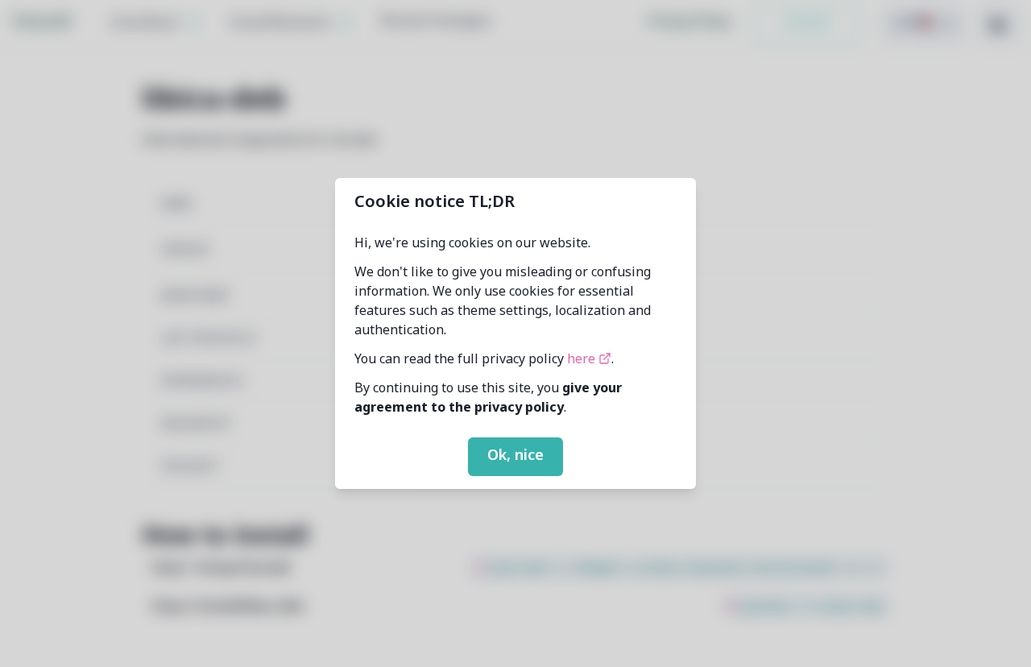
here (582, 360)
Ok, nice (515, 456)
